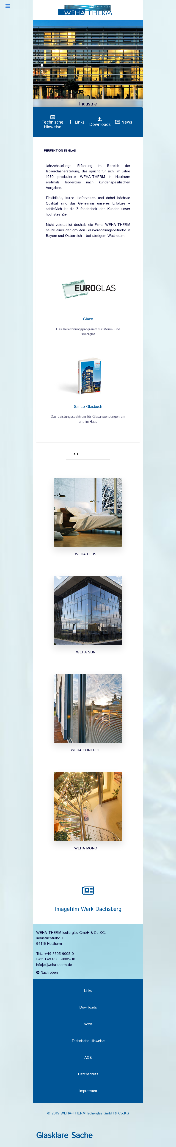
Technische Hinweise (88, 1041)
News (88, 1024)
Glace (88, 319)
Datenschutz (88, 1074)
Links (88, 990)
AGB (88, 1057)
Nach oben (48, 972)
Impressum (88, 1091)
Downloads (88, 1007)
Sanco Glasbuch (88, 407)
